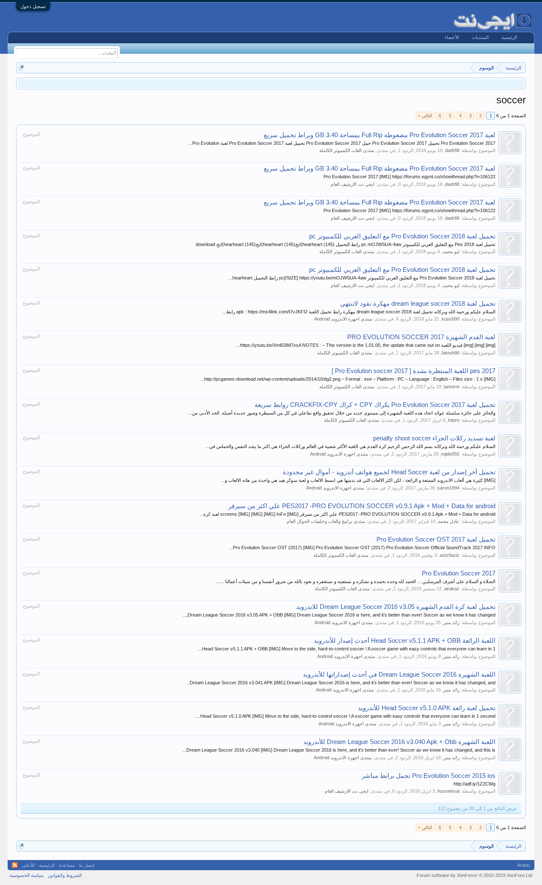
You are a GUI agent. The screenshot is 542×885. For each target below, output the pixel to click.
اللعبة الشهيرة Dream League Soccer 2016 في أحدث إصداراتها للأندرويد (399, 674)
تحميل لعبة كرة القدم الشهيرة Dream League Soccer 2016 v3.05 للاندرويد (395, 606)
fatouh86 (450, 352)
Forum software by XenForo (473, 875)
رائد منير (451, 622)
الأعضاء (452, 37)
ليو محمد (450, 251)
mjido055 (450, 453)
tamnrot (451, 386)
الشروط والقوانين (65, 875)
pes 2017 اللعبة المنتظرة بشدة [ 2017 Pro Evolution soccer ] (413, 371)
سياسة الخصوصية (27, 875)
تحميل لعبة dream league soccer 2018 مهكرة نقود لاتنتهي (417, 303)
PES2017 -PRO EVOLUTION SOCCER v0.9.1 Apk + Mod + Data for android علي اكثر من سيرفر (361, 506)
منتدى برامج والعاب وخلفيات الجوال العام (326, 521)
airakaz (451, 588)
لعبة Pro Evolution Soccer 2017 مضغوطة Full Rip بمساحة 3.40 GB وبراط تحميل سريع (379, 135)
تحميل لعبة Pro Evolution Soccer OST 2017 (435, 539)
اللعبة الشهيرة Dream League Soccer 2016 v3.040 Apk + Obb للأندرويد (399, 741)
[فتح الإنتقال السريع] (21, 67)
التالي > (425, 115)
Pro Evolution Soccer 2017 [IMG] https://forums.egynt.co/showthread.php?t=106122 (409, 176)
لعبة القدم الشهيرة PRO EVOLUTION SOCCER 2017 (421, 337)
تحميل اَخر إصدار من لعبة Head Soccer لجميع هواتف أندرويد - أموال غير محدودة (389, 472)
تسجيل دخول (33, 6)
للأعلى (28, 865)
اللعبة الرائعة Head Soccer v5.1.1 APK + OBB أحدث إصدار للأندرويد (404, 640)
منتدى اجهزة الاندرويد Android (343, 318)
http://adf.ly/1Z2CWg (474, 783)
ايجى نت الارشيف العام (352, 184)
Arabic (523, 865)
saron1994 (448, 487)
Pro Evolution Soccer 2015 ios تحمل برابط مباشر (428, 775)
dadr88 (452, 150)
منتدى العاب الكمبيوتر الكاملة (346, 150)
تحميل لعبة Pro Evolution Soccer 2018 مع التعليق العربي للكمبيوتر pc (402, 236)
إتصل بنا (86, 865)
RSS (15, 865)
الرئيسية (509, 37)
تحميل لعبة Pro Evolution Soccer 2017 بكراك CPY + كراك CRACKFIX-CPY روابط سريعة (374, 404)
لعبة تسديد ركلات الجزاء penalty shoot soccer (434, 438)
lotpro (453, 420)
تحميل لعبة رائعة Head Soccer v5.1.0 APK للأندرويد (426, 708)
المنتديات (480, 37)
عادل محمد (448, 521)
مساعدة (67, 865)
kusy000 (450, 318)
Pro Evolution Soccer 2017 (458, 573)
